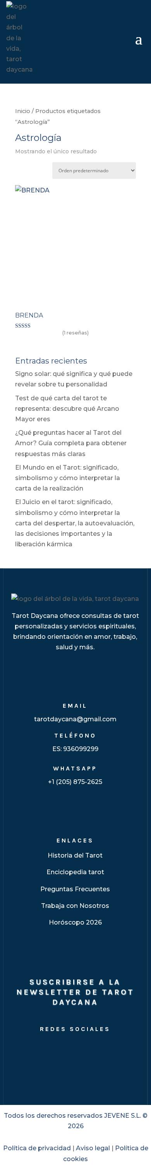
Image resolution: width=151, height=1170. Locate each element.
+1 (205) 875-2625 (75, 782)
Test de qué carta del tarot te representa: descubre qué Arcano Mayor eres (67, 409)
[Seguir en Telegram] (103, 1049)
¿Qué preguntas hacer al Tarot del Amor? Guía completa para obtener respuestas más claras (71, 443)
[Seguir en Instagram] (28, 1049)
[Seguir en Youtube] (66, 1049)
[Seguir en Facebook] (47, 1049)
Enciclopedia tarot (75, 872)
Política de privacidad (37, 1148)
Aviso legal (93, 1148)
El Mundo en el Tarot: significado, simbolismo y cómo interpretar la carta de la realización (67, 478)
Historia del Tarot (75, 855)
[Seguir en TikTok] (84, 1049)
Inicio (22, 111)
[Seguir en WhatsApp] (121, 1049)
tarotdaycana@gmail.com (75, 719)
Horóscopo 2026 (75, 922)
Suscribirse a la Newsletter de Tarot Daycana (75, 992)
